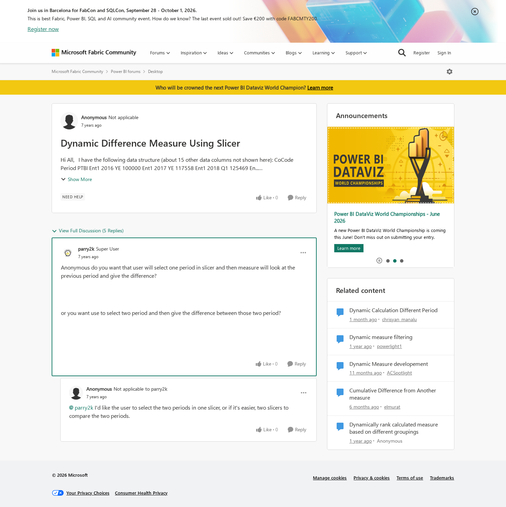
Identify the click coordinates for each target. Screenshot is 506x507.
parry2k (86, 248)
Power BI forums (125, 71)
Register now (43, 28)
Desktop (155, 71)
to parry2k (156, 388)
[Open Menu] (449, 71)
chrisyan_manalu (399, 319)
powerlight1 (389, 346)
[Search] (402, 53)
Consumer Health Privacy (141, 493)
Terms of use (410, 477)
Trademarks (442, 477)
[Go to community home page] (94, 52)
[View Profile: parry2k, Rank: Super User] (68, 253)
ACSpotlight (399, 372)
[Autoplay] (379, 260)
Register (421, 52)
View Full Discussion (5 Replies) (91, 230)
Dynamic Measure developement (388, 363)
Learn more (320, 87)
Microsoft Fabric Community (77, 71)
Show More (80, 179)
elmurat (392, 406)
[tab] (387, 260)
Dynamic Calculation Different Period (393, 310)
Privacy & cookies (372, 477)
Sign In (444, 52)
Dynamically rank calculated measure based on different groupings (393, 428)
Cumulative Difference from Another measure (392, 394)
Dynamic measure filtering (380, 337)
